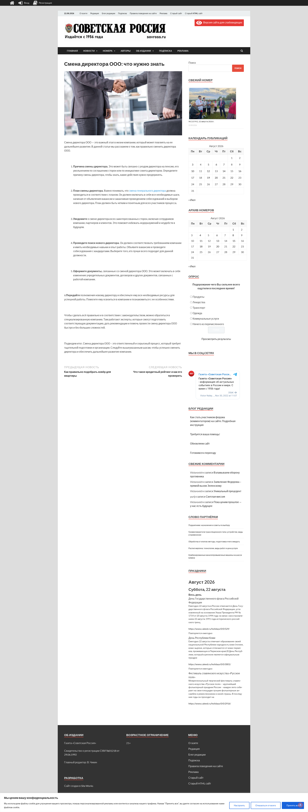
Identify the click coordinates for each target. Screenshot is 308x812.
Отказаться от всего (265, 805)
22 (231, 177)
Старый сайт (176, 13)
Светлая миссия (215, 496)
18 (201, 246)
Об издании (143, 51)
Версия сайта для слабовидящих (222, 22)
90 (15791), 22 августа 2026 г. (201, 121)
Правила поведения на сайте (143, 13)
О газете (83, 13)
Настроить (239, 805)
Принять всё (293, 805)
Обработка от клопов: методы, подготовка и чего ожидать (214, 541)
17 (192, 177)
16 (239, 171)
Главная (72, 51)
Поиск (192, 62)
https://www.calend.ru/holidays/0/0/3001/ (209, 664)
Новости (89, 51)
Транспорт (199, 307)
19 (208, 177)
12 (208, 171)
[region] (154, 802)
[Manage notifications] (300, 805)
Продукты (198, 296)
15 (233, 240)
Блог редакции (108, 13)
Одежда (197, 313)
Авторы (126, 51)
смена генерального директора (147, 190)
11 (201, 240)
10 (192, 171)
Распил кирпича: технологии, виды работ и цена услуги (213, 548)
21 (223, 177)
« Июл (191, 199)
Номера (107, 51)
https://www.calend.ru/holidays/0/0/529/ (209, 629)
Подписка (122, 13)
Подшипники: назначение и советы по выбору (209, 525)
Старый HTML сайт (194, 13)
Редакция (94, 13)
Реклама (163, 13)
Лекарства (199, 302)
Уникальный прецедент (227, 491)
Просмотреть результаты (216, 338)
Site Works (87, 785)
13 (217, 240)
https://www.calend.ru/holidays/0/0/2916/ (209, 703)
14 (223, 171)
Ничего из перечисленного (208, 324)
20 (216, 177)
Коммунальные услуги (206, 318)
